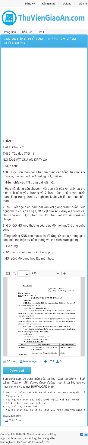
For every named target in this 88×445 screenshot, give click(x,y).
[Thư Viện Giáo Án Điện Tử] (44, 18)
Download (16, 370)
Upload (67, 3)
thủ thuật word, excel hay (21, 438)
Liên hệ (83, 3)
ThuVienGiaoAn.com (34, 434)
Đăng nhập (48, 3)
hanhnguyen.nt (32, 361)
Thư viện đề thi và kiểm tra (33, 442)
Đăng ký (30, 3)
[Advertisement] (44, 94)
